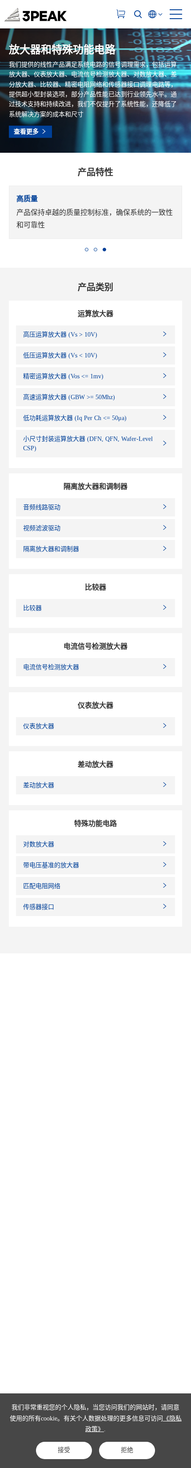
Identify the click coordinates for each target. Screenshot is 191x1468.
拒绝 (127, 1450)
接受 (64, 1450)
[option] (95, 212)
